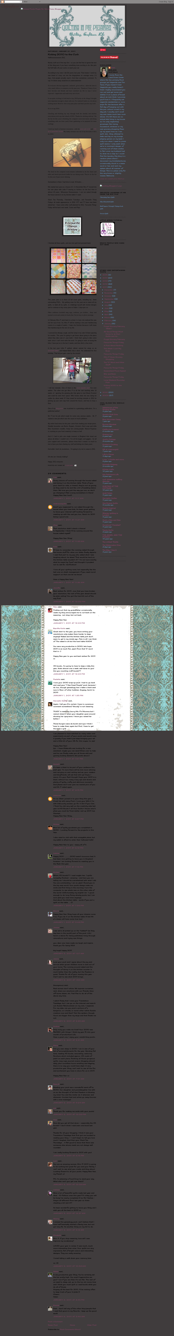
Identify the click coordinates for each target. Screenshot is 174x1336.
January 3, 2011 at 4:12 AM (68, 1230)
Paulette (56, 679)
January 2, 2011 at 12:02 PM (69, 1114)
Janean (56, 927)
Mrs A (56, 911)
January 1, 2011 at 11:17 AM (68, 498)
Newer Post (53, 1325)
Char (55, 525)
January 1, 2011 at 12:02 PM (69, 601)
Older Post (91, 1325)
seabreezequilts (59, 504)
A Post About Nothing (113, 345)
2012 (105, 284)
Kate (55, 547)
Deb (55, 477)
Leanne (56, 853)
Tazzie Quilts (108, 530)
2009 (106, 395)
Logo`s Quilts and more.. (113, 459)
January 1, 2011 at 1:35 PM (68, 695)
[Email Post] (75, 465)
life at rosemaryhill (110, 449)
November (109, 293)
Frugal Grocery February (114, 339)
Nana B (56, 1084)
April (106, 314)
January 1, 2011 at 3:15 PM (68, 790)
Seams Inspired (109, 508)
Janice (56, 959)
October (108, 296)
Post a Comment (55, 1322)
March (107, 317)
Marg (55, 1045)
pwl (54, 1108)
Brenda (56, 1305)
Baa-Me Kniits (59, 628)
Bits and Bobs (110, 374)
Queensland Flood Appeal (115, 371)
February (108, 320)
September (109, 299)
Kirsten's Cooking (110, 444)
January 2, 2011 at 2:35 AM (69, 1021)
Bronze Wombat (109, 424)
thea (55, 1120)
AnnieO (56, 764)
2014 (105, 278)
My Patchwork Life (110, 474)
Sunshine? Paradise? (112, 525)
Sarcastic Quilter (60, 701)
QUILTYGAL (108, 493)
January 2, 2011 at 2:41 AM (68, 1040)
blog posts (59, 408)
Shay (113, 67)
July (106, 305)
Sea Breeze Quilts (110, 503)
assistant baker (53, 351)
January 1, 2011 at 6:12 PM (68, 848)
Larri (55, 1161)
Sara (55, 607)
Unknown (57, 795)
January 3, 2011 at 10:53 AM (69, 1266)
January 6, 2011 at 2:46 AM (69, 1316)
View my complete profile (112, 179)
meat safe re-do (85, 129)
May (106, 311)
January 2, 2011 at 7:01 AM (68, 1079)
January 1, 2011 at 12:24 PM (69, 623)
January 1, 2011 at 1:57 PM (68, 759)
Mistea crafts (108, 469)
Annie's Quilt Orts (110, 414)
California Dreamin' (111, 429)
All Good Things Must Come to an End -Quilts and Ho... (113, 334)
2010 (106, 392)
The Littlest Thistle (110, 542)
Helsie (55, 1271)
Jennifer (56, 588)
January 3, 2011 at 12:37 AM (69, 1213)
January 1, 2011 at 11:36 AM (68, 582)
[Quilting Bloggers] (111, 186)
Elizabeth (57, 1235)
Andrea (56, 1026)
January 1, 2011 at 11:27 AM (68, 520)
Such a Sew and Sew (111, 520)
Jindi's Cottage (109, 439)
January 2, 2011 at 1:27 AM (68, 953)
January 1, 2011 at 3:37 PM (68, 819)
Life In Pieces (108, 454)
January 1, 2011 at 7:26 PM (68, 905)
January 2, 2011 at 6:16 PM (68, 1156)
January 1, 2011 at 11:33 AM (68, 541)
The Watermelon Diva (111, 545)
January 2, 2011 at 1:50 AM (69, 980)
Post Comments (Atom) (70, 1329)
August (107, 302)
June (106, 308)
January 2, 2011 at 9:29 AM (69, 1103)
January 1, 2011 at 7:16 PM (68, 867)
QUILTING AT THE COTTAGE (110, 487)
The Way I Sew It (110, 550)
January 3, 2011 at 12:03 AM (69, 1184)
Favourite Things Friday (114, 342)
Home (72, 1325)
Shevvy (56, 1219)
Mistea (56, 824)
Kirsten (56, 872)
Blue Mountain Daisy (111, 419)
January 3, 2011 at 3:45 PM (69, 1300)
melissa (56, 1190)
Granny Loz (108, 434)
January (108, 324)
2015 (105, 275)
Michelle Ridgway (110, 464)
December (109, 290)
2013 (105, 281)
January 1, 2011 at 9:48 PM (68, 922)
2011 (105, 287)
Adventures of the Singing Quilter (110, 408)
